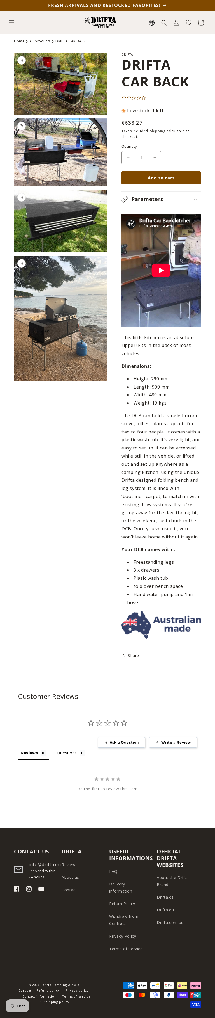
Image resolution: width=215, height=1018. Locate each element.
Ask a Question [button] (124, 742)
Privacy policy (77, 990)
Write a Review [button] (176, 742)
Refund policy (48, 990)
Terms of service (76, 996)
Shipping (157, 131)
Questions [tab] (67, 752)
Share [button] (133, 655)
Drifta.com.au (170, 922)
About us (70, 877)
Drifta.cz (165, 897)
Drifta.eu (165, 909)
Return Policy (122, 903)
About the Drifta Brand (173, 881)
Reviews (70, 864)
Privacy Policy (122, 936)
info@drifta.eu (45, 864)
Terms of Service (126, 948)
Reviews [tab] (29, 752)
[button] (12, 23)
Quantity (129, 146)
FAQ (113, 871)
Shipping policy (56, 1002)
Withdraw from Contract (124, 920)
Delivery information (120, 887)
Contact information (39, 996)
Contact (69, 890)
